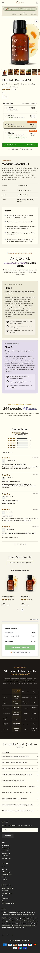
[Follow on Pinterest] (12, 935)
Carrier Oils (5, 850)
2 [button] (17, 544)
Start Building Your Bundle (20, 647)
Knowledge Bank (7, 874)
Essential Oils (6, 848)
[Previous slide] (17, 609)
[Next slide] (22, 609)
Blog (3, 901)
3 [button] (20, 544)
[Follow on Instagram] (8, 935)
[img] (6, 458)
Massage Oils (6, 853)
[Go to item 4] (22, 72)
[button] (6, 89)
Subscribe (8, 836)
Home (4, 867)
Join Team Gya (6, 872)
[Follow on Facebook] (3, 935)
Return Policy (6, 891)
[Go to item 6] (34, 72)
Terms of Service (7, 893)
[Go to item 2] (10, 72)
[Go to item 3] (16, 72)
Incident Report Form (8, 903)
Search (4, 877)
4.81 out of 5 (24, 433)
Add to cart (20, 145)
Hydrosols (5, 855)
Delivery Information (8, 888)
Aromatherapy (6, 845)
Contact (4, 879)
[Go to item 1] (4, 72)
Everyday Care (6, 858)
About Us (4, 869)
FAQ (3, 896)
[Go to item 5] (28, 72)
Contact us (5, 898)
